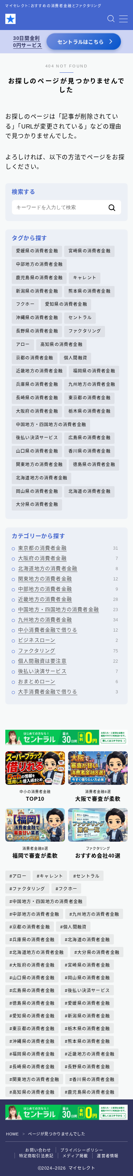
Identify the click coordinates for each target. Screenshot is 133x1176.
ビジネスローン (68, 640)
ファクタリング (84, 331)
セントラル (80, 317)
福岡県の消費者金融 (94, 371)
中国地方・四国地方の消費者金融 (51, 424)
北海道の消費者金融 (89, 491)
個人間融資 (75, 358)
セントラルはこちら (80, 42)
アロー (23, 344)
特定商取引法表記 (36, 1156)
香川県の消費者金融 (89, 451)
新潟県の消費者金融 (37, 291)
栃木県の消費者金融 (89, 411)
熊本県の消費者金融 (89, 291)
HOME (12, 1134)
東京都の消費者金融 (89, 397)
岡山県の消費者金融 (37, 491)
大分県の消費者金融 (37, 504)
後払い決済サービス (37, 437)
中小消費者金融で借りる (68, 630)
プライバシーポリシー (82, 1150)
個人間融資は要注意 (68, 661)
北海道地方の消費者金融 (41, 478)
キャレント (84, 277)
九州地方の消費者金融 (91, 384)
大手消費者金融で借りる (68, 691)
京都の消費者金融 (35, 358)
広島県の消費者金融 (89, 437)
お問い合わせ (38, 1150)
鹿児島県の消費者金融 (39, 277)
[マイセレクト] (10, 19)
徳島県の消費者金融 (94, 464)
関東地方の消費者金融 (39, 464)
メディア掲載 (75, 1156)
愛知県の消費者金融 (66, 304)
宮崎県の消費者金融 (89, 251)
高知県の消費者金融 (61, 344)
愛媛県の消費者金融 (37, 251)
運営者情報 (107, 1156)
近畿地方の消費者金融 (39, 371)
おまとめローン (68, 681)
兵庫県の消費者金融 (37, 384)
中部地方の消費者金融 (39, 264)
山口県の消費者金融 (37, 451)
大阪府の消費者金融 (37, 411)
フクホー (25, 304)
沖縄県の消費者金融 (37, 317)
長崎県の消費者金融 (37, 397)
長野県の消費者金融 (37, 331)
